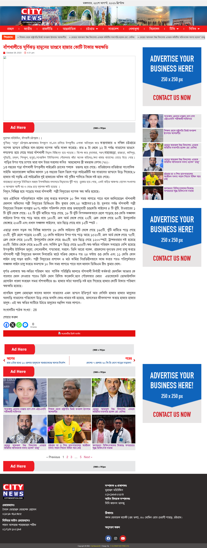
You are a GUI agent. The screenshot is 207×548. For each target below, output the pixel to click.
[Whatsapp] (19, 325)
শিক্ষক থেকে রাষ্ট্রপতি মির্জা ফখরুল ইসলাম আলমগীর (31, 37)
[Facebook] (6, 325)
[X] (13, 325)
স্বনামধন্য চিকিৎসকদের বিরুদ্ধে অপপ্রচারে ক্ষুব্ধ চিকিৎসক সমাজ (114, 447)
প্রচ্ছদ (10, 29)
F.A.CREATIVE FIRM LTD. (119, 546)
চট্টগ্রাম (90, 29)
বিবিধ (192, 29)
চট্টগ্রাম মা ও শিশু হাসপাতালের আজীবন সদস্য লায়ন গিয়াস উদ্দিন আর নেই (69, 447)
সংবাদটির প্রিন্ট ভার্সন (70, 333)
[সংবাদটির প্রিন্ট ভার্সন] (59, 333)
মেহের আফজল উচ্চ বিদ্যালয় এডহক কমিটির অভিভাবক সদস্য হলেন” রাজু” (161, 37)
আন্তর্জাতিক (69, 29)
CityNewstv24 (95, 546)
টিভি (172, 29)
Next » (88, 457)
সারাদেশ (113, 29)
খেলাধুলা (134, 29)
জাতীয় (28, 29)
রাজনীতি (47, 29)
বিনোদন (154, 29)
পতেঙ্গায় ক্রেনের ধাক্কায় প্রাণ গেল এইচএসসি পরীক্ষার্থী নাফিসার (25, 410)
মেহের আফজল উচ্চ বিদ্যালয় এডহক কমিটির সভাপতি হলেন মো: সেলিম (91, 37)
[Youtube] (123, 538)
